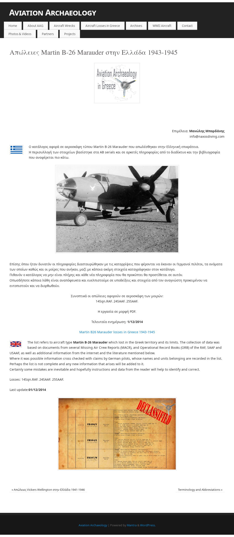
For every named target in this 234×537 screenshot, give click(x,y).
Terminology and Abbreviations (200, 490)
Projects (69, 34)
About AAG (35, 26)
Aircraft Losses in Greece (102, 26)
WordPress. (148, 525)
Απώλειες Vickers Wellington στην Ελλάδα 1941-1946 (48, 490)
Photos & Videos (19, 34)
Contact (187, 26)
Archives (136, 26)
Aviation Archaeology (52, 12)
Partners (48, 34)
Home (12, 26)
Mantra (132, 525)
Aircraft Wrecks (64, 26)
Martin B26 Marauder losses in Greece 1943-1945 (117, 332)
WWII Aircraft (162, 26)
